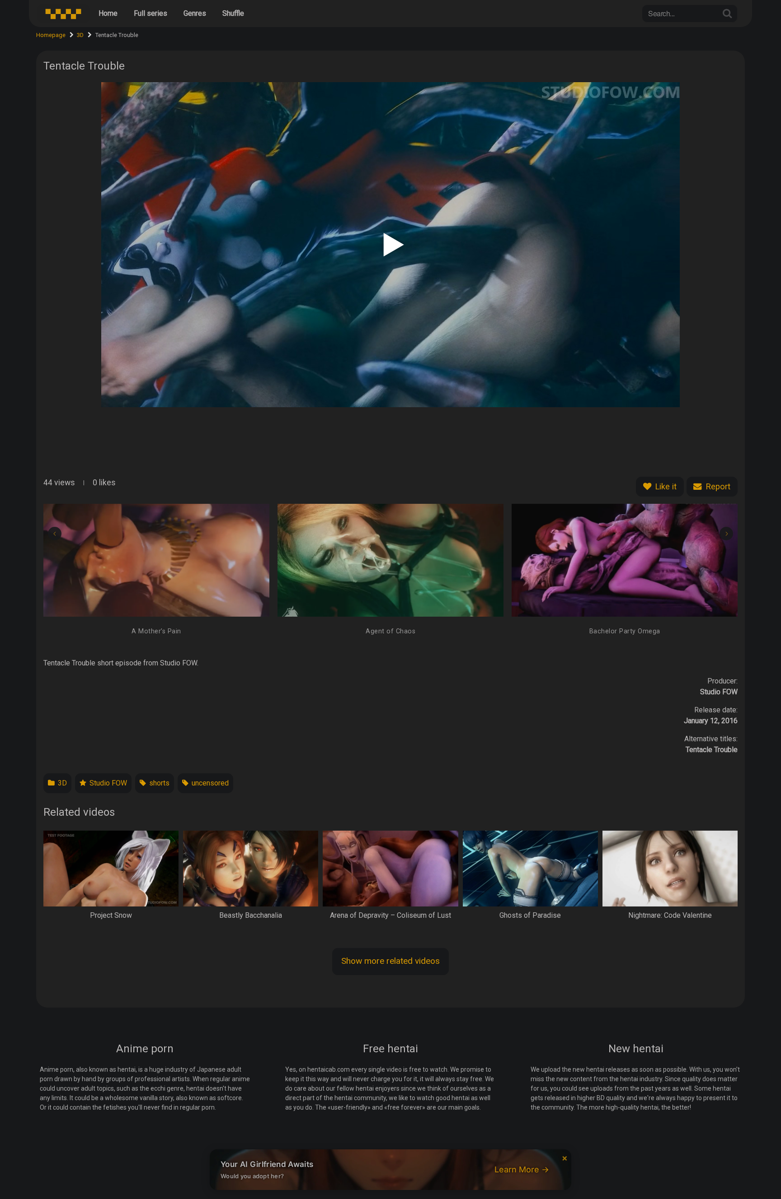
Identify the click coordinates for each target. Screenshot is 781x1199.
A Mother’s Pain (156, 631)
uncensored (209, 783)
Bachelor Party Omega (624, 631)
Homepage (51, 35)
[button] (54, 533)
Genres (194, 13)
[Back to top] (755, 1170)
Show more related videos (390, 961)
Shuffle (233, 13)
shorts (158, 783)
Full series (150, 13)
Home (108, 13)
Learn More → (521, 1169)
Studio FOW (107, 783)
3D (80, 35)
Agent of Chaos (390, 631)
